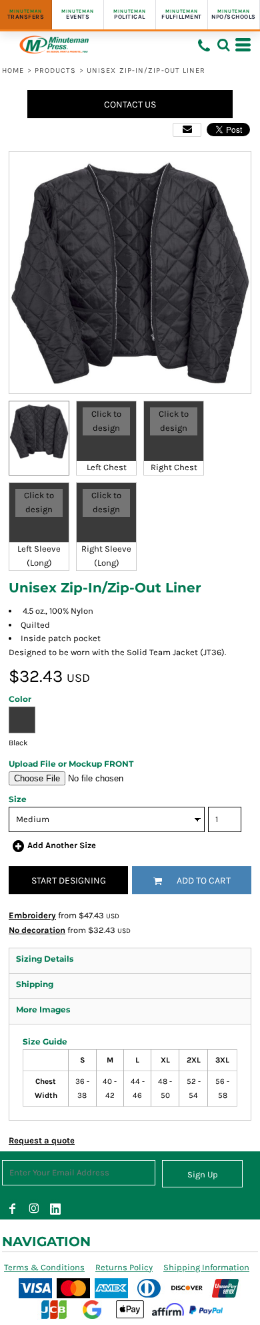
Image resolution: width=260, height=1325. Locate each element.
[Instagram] (34, 1208)
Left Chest (107, 467)
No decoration (37, 930)
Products (56, 70)
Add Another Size (61, 845)
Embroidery (32, 915)
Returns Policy (124, 1267)
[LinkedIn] (55, 1208)
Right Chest (174, 467)
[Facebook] (12, 1208)
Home (13, 70)
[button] (223, 44)
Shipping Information (206, 1267)
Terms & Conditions (44, 1267)
